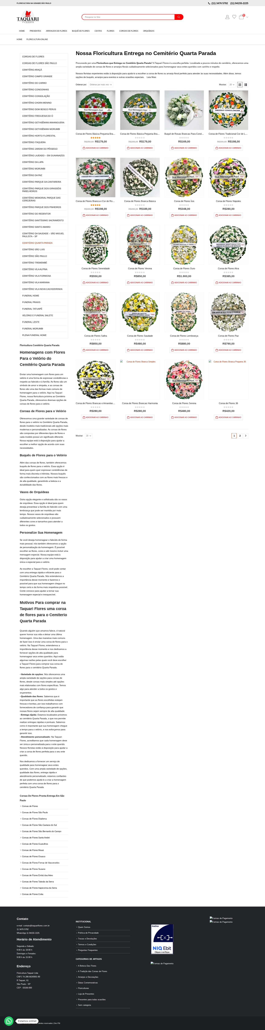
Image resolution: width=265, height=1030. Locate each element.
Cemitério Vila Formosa (36, 276)
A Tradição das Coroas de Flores (92, 971)
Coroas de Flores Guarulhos (35, 844)
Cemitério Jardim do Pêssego (40, 149)
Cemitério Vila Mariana (36, 282)
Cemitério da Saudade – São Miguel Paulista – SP (43, 235)
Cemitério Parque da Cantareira (41, 182)
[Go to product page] (95, 110)
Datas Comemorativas (88, 983)
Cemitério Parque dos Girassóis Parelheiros (41, 189)
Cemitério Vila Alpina (34, 269)
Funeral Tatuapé (32, 309)
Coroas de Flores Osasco (33, 856)
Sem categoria (84, 1005)
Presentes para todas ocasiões (92, 1000)
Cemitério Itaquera (34, 142)
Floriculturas (83, 988)
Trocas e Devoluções (87, 939)
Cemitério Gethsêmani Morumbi (41, 129)
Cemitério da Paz (32, 175)
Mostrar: (223, 84)
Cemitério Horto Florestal (39, 135)
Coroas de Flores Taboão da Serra (38, 881)
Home (22, 31)
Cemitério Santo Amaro (36, 227)
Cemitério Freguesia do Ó (37, 116)
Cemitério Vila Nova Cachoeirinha (42, 289)
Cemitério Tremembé (34, 262)
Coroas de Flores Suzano (33, 869)
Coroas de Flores (128, 31)
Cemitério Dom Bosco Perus (39, 109)
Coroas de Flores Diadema (34, 818)
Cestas (98, 31)
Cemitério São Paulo (34, 256)
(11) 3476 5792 (220, 3)
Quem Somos (84, 927)
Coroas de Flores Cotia (32, 894)
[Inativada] (162, 939)
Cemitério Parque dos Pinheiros (41, 207)
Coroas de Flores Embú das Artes (37, 875)
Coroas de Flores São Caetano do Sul (39, 825)
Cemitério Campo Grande (37, 76)
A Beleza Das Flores (87, 966)
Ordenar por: (81, 84)
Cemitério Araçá (32, 70)
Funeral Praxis (31, 302)
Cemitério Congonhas (35, 89)
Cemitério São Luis (33, 249)
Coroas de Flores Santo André (36, 837)
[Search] (179, 17)
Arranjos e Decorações (88, 977)
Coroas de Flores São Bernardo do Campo (41, 831)
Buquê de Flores (81, 31)
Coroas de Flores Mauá (33, 850)
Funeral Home (30, 295)
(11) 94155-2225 (239, 3)
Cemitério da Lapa (32, 162)
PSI (59, 1023)
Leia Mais (151, 77)
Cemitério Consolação (36, 96)
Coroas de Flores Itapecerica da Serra (39, 888)
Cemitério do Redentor (36, 214)
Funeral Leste (30, 322)
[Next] (245, 435)
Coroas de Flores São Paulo (39, 63)
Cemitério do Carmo (34, 83)
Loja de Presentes (86, 994)
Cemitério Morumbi (33, 168)
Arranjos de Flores (56, 31)
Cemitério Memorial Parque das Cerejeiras (41, 199)
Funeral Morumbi (32, 328)
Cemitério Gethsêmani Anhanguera (43, 122)
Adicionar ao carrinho (97, 148)
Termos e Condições (87, 945)
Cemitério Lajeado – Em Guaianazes (43, 155)
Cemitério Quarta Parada (37, 243)
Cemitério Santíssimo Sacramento (43, 220)
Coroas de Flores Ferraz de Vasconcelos (40, 862)
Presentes (35, 31)
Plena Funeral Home (34, 335)
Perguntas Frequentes (88, 950)
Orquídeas (148, 31)
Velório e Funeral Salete (37, 315)
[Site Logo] (28, 17)
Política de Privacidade (88, 933)
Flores (110, 31)
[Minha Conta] (227, 17)
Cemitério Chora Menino (37, 103)
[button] (239, 84)
